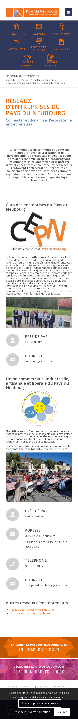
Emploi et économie (43, 79)
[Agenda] (39, 29)
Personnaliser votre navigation (31, 712)
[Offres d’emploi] (28, 60)
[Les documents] (62, 29)
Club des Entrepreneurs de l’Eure (30, 613)
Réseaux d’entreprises (22, 76)
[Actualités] (16, 45)
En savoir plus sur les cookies (39, 703)
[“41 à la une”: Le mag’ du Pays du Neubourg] (39, 679)
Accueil (26, 79)
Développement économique (22, 82)
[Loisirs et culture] (39, 45)
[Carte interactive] (39, 657)
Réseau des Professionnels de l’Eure (32, 609)
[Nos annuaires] (62, 45)
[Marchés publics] (50, 60)
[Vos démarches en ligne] (16, 29)
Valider (62, 712)
